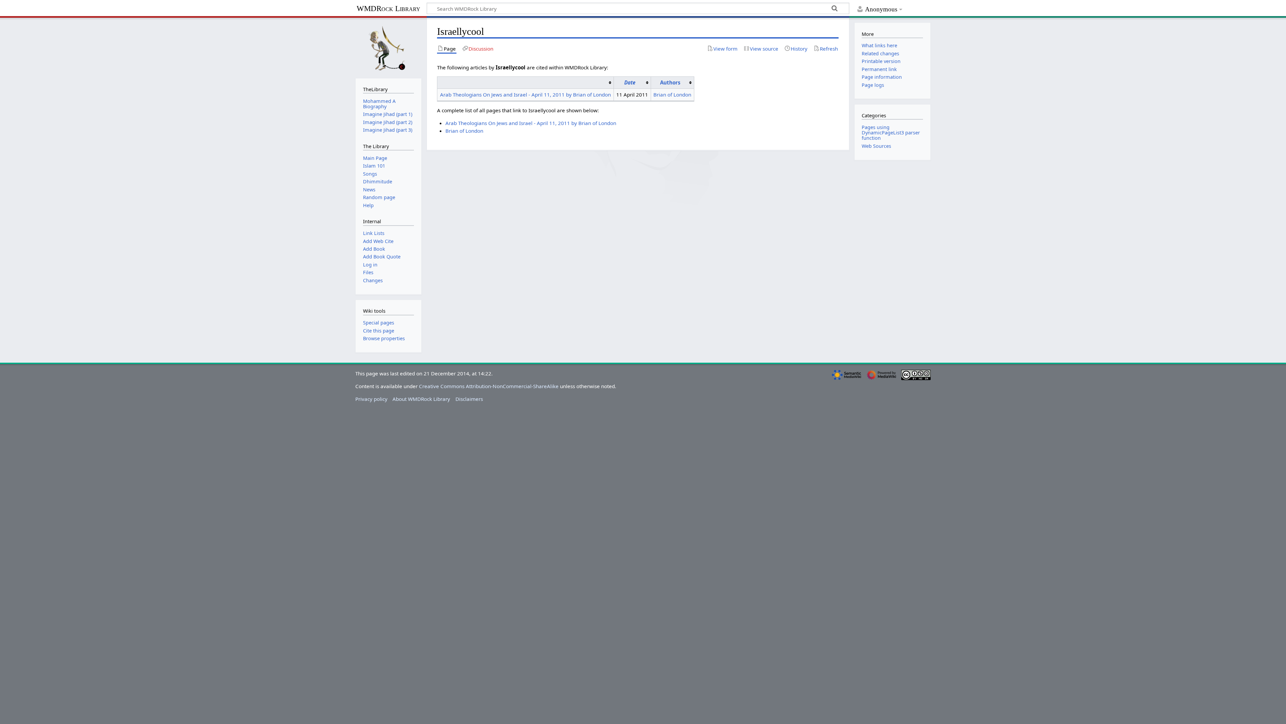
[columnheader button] (525, 82)
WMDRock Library (388, 8)
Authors (670, 82)
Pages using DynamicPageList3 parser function (891, 132)
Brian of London (672, 94)
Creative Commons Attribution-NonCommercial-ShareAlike (489, 386)
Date (629, 82)
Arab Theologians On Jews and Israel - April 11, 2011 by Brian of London (525, 94)
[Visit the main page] (388, 47)
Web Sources (876, 146)
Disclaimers (469, 399)
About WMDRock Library (421, 399)
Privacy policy (371, 399)
